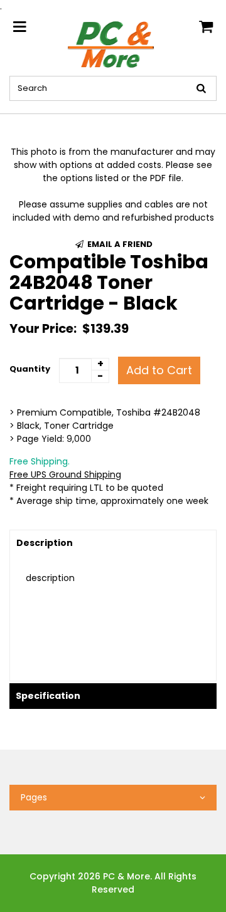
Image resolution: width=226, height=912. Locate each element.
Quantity (29, 369)
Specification (48, 695)
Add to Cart (159, 370)
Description (44, 543)
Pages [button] (34, 797)
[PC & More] (113, 44)
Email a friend (119, 244)
